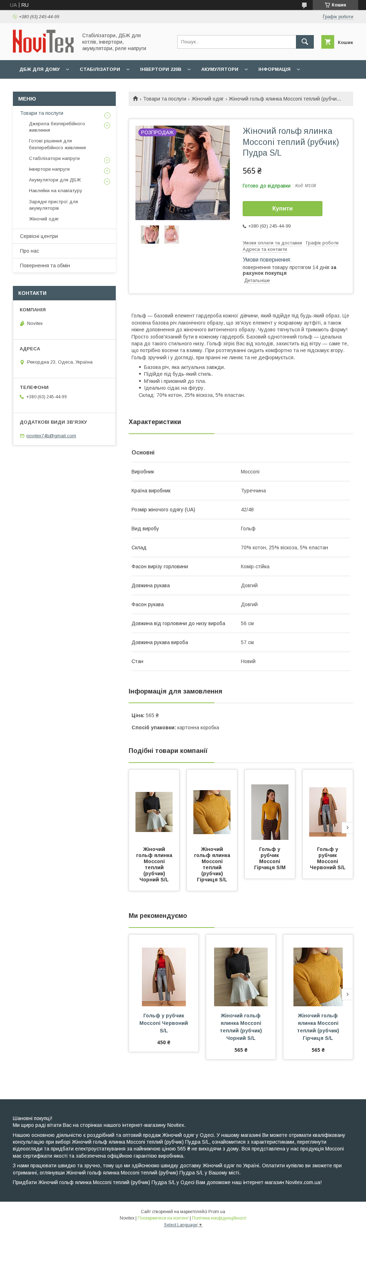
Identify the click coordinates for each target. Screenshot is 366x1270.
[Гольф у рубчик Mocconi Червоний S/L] (328, 805)
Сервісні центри (39, 236)
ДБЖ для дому (39, 69)
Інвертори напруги (49, 169)
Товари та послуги (164, 99)
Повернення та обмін (45, 265)
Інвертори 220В (160, 69)
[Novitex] (43, 51)
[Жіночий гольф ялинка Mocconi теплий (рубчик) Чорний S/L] (154, 805)
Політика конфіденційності (219, 1218)
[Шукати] (305, 42)
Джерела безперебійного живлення (57, 127)
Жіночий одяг (208, 99)
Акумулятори (219, 69)
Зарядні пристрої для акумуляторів (53, 205)
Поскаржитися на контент (163, 1218)
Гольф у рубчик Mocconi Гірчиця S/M (270, 858)
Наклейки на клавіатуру (55, 190)
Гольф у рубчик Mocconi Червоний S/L (328, 858)
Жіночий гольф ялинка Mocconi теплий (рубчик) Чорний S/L (155, 864)
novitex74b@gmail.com (51, 435)
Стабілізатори (100, 69)
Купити (282, 208)
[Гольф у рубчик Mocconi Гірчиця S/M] (270, 805)
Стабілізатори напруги (54, 158)
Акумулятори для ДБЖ (55, 180)
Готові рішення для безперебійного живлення (57, 144)
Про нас (29, 251)
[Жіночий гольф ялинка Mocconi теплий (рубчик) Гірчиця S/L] (212, 805)
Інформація (274, 69)
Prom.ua (216, 1211)
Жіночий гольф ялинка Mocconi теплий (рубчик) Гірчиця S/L (213, 864)
